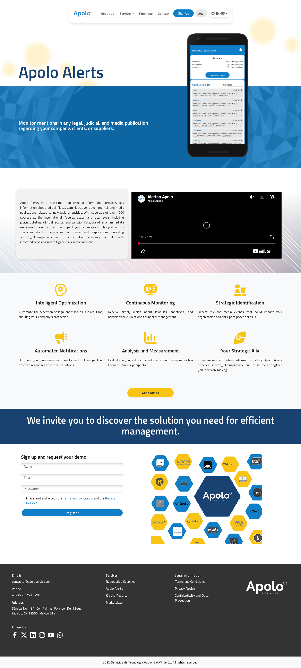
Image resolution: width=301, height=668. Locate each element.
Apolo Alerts (114, 588)
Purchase (146, 13)
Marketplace (114, 602)
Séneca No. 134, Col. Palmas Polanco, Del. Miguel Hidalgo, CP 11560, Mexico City (47, 611)
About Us (107, 13)
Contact (164, 13)
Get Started (150, 392)
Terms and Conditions (78, 498)
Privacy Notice (185, 588)
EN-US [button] (220, 13)
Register (72, 512)
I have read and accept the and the (70, 501)
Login (201, 13)
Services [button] (125, 13)
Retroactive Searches (121, 581)
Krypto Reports (117, 595)
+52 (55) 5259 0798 (26, 595)
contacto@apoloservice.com (32, 581)
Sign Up (183, 13)
